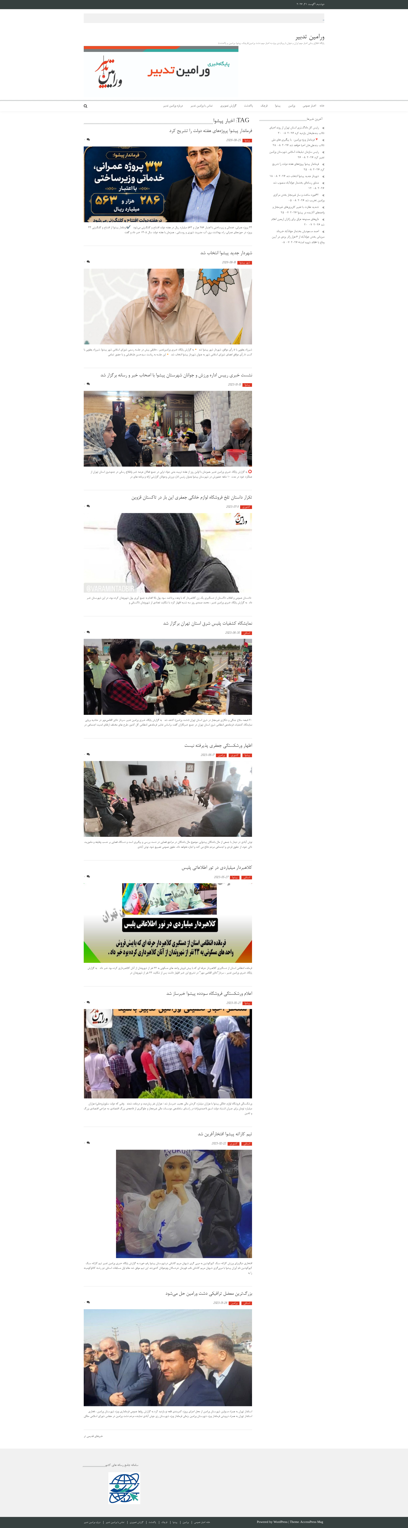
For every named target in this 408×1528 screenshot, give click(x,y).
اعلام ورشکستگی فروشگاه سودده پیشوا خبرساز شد (209, 994)
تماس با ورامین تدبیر (201, 106)
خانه (322, 106)
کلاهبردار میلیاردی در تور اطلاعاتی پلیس (216, 868)
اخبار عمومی (309, 106)
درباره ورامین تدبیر (173, 106)
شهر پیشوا (244, 262)
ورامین (291, 106)
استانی (247, 633)
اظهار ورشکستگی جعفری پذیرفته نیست (218, 746)
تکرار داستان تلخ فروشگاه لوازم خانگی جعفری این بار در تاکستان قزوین (191, 497)
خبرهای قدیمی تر (93, 1436)
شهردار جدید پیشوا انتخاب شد (226, 253)
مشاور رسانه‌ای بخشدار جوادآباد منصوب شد (296, 183)
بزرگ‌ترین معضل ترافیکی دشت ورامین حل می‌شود (208, 1294)
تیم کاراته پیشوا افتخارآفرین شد (225, 1134)
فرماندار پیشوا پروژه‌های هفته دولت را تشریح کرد (210, 131)
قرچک (264, 106)
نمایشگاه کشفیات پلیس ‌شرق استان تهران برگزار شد (207, 623)
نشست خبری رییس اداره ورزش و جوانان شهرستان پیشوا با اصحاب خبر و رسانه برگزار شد (176, 375)
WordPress (280, 1522)
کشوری (246, 507)
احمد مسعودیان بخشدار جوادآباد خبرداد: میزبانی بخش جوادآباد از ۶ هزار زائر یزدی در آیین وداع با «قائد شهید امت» (298, 237)
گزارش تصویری (228, 106)
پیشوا (277, 106)
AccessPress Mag (311, 1522)
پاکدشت (248, 106)
